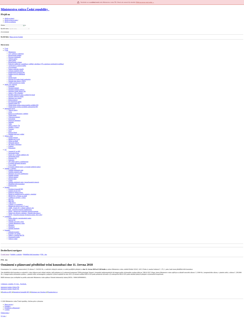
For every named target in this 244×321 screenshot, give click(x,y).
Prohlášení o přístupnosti (12, 308)
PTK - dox (44, 254)
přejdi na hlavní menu (11, 20)
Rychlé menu (5, 28)
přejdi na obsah (9, 18)
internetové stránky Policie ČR (10, 287)
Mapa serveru (14, 37)
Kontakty (7, 306)
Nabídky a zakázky (16, 254)
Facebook (23, 284)
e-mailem (10, 284)
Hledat (3, 25)
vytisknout (4, 284)
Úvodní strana (5, 254)
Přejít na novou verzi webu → (145, 2)
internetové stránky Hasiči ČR (10, 289)
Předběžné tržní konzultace (31, 254)
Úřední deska (5, 313)
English (20, 37)
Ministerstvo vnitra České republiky (24, 9)
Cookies (7, 309)
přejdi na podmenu (10, 22)
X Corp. (16, 284)
